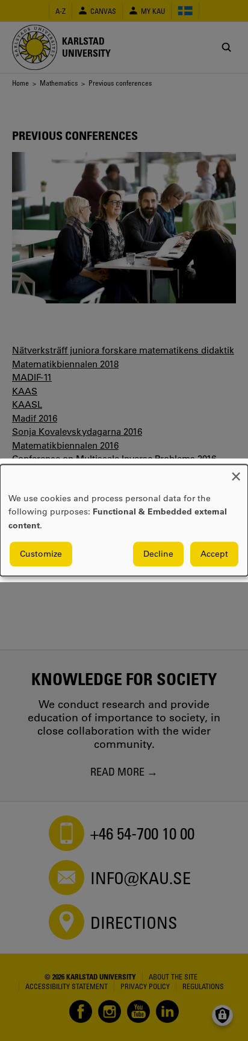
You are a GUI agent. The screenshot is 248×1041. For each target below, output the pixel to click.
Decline (158, 554)
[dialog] (124, 520)
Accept (214, 554)
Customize (41, 554)
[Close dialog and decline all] (236, 471)
